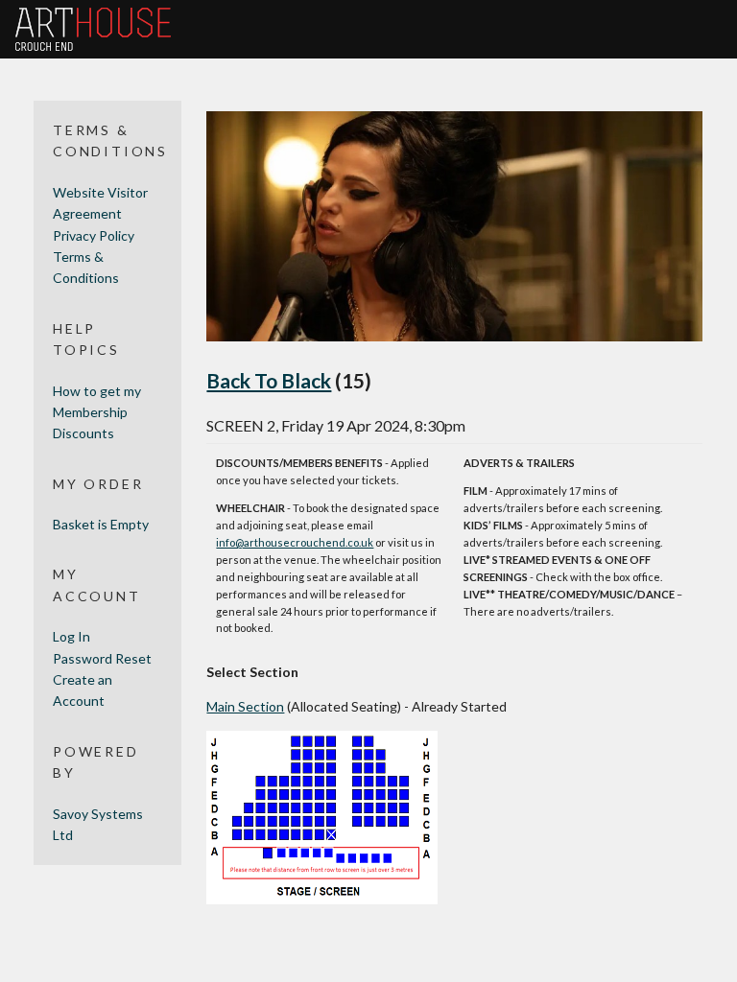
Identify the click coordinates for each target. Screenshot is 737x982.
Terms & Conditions (86, 267)
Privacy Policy (93, 235)
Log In (71, 636)
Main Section (245, 706)
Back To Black (268, 380)
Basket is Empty (101, 524)
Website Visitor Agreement (100, 203)
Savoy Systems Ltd (98, 824)
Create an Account (82, 690)
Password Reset (102, 658)
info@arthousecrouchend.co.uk (294, 542)
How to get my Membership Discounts (97, 412)
